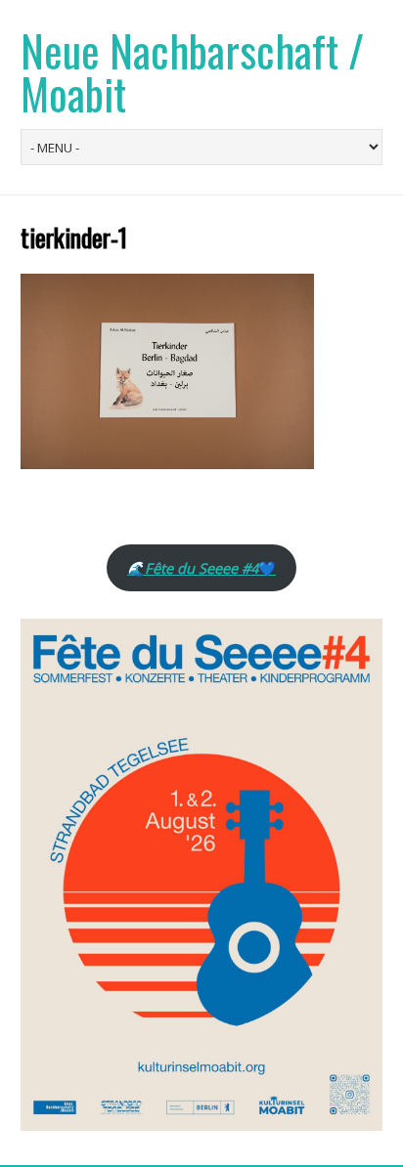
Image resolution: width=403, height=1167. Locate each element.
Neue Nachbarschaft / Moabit (192, 72)
